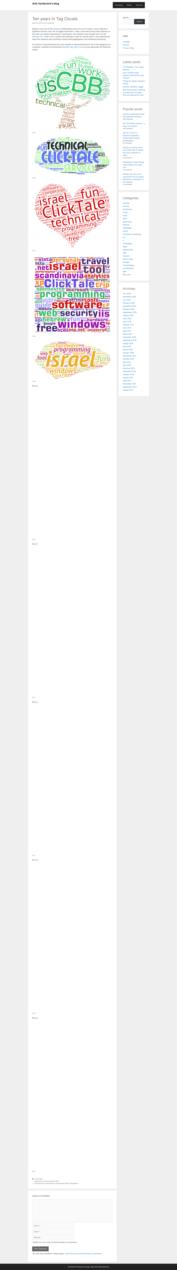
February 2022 (129, 303)
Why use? (127, 275)
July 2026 (127, 294)
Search (126, 18)
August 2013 (128, 390)
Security (126, 256)
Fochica (126, 45)
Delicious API (37, 37)
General (126, 225)
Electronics (127, 222)
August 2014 (128, 378)
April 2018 (127, 322)
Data (125, 219)
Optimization (128, 250)
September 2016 (130, 340)
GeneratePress (103, 1267)
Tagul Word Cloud (76, 47)
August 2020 (128, 315)
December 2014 (129, 371)
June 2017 (127, 328)
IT (123, 240)
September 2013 (130, 387)
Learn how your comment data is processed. (83, 1254)
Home (125, 231)
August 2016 (128, 343)
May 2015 (127, 362)
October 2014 (128, 375)
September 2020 (130, 312)
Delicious (57, 29)
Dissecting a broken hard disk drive (46, 1181)
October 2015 (128, 359)
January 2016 (128, 353)
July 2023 (127, 300)
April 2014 (127, 381)
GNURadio (127, 228)
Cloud (125, 212)
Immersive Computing (132, 234)
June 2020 (127, 319)
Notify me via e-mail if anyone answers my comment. (55, 1242)
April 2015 (127, 365)
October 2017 (128, 325)
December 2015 (129, 356)
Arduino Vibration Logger (133, 87)
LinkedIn (126, 42)
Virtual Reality (128, 265)
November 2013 (129, 384)
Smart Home (128, 259)
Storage (126, 262)
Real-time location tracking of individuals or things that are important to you (134, 92)
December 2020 (129, 306)
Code (36, 1179)
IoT (124, 237)
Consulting (119, 5)
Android (126, 203)
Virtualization (128, 268)
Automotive (127, 209)
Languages (127, 243)
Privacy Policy (128, 48)
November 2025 (129, 297)
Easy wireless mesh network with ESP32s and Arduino (133, 75)
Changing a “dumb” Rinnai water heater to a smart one (133, 164)
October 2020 (128, 309)
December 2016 (129, 337)
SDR (124, 253)
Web (125, 272)
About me (139, 5)
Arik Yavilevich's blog (45, 3)
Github (129, 5)
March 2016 (128, 350)
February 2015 (129, 368)
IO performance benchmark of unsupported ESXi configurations (56, 1183)
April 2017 (127, 331)
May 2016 (127, 346)
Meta (41, 1179)
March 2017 (127, 334)
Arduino (126, 206)
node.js (52, 37)
